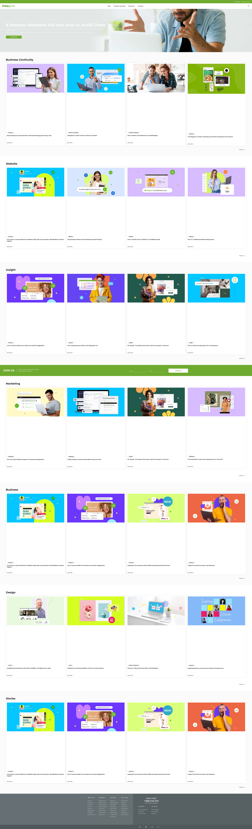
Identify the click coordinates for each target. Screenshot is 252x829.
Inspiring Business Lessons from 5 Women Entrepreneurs (206, 668)
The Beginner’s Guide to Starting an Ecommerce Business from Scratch (210, 136)
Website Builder (124, 800)
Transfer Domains (102, 804)
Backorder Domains (103, 806)
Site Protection (113, 804)
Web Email (153, 813)
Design (11, 592)
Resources (131, 6)
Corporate (90, 806)
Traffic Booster (124, 806)
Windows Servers (113, 812)
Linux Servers (113, 810)
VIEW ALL (241, 149)
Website (11, 163)
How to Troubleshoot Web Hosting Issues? (201, 239)
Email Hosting (113, 806)
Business (12, 489)
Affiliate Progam (91, 810)
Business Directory (125, 814)
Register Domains (102, 800)
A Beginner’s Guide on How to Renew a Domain (82, 135)
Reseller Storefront (92, 814)
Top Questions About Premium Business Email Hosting (84, 239)
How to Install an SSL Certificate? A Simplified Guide (144, 239)
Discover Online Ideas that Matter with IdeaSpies (143, 668)
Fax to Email (123, 810)
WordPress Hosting (114, 802)
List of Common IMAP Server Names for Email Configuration (25, 345)
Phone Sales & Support (143, 809)
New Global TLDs (102, 812)
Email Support (141, 811)
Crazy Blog (90, 808)
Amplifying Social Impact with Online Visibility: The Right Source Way (29, 668)
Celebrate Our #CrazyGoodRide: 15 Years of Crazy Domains (85, 668)
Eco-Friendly (90, 804)
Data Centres (90, 802)
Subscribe (178, 370)
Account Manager (155, 809)
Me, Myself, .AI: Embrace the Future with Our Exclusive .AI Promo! (148, 345)
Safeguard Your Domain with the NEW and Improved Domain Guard (149, 565)
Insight (11, 269)
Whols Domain (102, 814)
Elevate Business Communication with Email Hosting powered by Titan (29, 135)
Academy (140, 6)
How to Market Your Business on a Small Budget (143, 135)
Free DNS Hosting (113, 814)
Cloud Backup (113, 816)
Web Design (123, 802)
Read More (9, 142)
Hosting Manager (154, 811)
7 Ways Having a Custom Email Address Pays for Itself (84, 459)
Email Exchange (113, 808)
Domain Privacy (102, 810)
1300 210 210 (151, 801)
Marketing (13, 383)
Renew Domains (102, 802)
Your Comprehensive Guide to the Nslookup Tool (82, 345)
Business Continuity (19, 59)
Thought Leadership (119, 6)
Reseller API (90, 812)
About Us (89, 800)
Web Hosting (112, 800)
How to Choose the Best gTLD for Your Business (203, 345)
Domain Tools (101, 808)
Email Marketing (124, 808)
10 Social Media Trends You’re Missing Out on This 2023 (205, 459)
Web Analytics (124, 812)
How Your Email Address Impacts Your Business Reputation (25, 459)
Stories (10, 698)
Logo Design (123, 804)
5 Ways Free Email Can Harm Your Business (201, 565)
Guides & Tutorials (142, 813)
